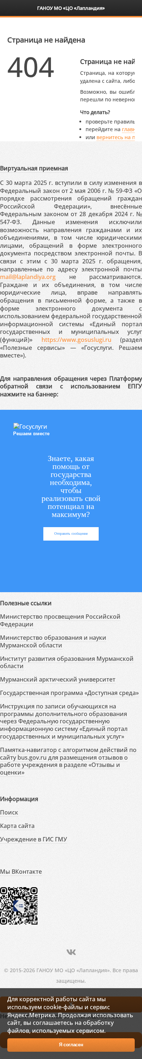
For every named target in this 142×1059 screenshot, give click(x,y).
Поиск (9, 812)
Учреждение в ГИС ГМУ (33, 839)
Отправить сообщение (71, 533)
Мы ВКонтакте (21, 872)
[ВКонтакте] (71, 952)
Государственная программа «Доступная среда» (69, 693)
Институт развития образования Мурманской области (67, 662)
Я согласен (71, 1044)
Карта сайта (17, 826)
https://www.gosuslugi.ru (76, 340)
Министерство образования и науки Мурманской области (53, 641)
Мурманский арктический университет (57, 679)
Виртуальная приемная (34, 168)
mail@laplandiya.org (28, 277)
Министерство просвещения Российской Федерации (60, 620)
